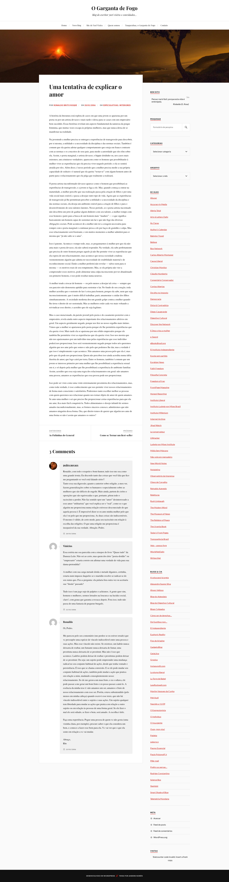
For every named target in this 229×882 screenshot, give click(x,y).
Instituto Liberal (157, 400)
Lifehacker (155, 438)
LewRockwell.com (158, 685)
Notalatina (155, 469)
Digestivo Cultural (158, 318)
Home (64, 25)
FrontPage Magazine (159, 387)
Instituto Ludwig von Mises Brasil (165, 406)
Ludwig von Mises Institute (162, 444)
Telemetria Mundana (159, 798)
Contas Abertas (157, 286)
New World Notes (158, 463)
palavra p (154, 742)
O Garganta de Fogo (114, 8)
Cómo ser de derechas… (161, 615)
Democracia (155, 299)
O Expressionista (158, 710)
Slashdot (154, 786)
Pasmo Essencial (157, 748)
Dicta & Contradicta (159, 305)
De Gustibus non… (158, 622)
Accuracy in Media (158, 204)
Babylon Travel (157, 236)
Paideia (153, 735)
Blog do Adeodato (158, 596)
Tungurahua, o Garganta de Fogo (140, 25)
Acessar (157, 818)
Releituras (155, 495)
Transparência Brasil (159, 539)
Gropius (154, 659)
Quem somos (114, 25)
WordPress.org (160, 837)
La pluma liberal (157, 672)
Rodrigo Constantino (159, 773)
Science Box (155, 780)
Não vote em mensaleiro (161, 457)
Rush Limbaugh (157, 501)
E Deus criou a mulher (160, 330)
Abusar (153, 198)
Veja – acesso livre (158, 545)
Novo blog (76, 25)
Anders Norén (136, 876)
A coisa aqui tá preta (159, 577)
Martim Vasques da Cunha (162, 691)
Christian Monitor (158, 267)
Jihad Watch (156, 425)
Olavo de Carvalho (158, 482)
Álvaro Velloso (157, 590)
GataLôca (154, 653)
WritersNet (155, 558)
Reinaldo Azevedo (158, 488)
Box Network (156, 248)
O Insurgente (156, 723)
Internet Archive (157, 419)
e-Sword (154, 337)
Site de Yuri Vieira (94, 25)
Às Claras (154, 223)
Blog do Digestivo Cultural (162, 603)
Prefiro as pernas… (158, 767)
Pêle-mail (154, 761)
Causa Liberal (156, 261)
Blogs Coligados (157, 609)
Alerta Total (155, 210)
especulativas (110, 105)
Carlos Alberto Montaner (161, 255)
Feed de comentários (162, 831)
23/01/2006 (71, 749)
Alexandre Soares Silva (160, 584)
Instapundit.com (157, 666)
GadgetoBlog (156, 647)
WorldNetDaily (157, 551)
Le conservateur (157, 431)
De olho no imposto (159, 292)
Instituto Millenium (159, 412)
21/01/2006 (71, 610)
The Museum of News (160, 514)
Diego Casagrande (158, 311)
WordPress (109, 876)
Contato (164, 25)
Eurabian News (157, 362)
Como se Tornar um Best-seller (116, 435)
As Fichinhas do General (61, 435)
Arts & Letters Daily (159, 217)
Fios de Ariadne (157, 640)
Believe (153, 242)
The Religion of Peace (160, 520)
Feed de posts (159, 824)
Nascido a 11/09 (157, 704)
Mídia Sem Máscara (159, 450)
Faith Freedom (157, 368)
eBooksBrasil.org (158, 343)
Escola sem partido (158, 356)
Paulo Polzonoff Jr (158, 754)
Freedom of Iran (157, 381)
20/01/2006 (90, 105)
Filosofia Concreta (158, 375)
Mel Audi (154, 697)
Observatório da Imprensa (162, 476)
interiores (125, 105)
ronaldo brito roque (65, 105)
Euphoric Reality (157, 634)
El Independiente (158, 628)
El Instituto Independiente (162, 349)
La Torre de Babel (158, 678)
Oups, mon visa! (157, 729)
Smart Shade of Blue (159, 792)
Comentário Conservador (162, 280)
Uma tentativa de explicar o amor (85, 90)
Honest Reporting (158, 394)
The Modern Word (158, 507)
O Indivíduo (155, 716)
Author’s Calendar (158, 229)
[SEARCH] (186, 127)
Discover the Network (160, 324)
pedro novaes (70, 465)
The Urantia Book (158, 526)
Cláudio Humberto (158, 273)
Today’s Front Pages (159, 532)
